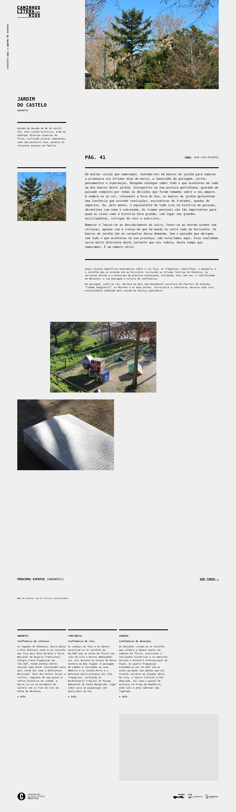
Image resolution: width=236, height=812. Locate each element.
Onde (188, 157)
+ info (21, 696)
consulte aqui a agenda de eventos (7, 46)
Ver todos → (209, 579)
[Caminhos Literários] (118, 12)
